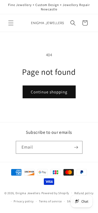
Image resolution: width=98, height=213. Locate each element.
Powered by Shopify (55, 193)
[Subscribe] (76, 147)
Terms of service (50, 201)
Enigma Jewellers (28, 193)
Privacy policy (24, 201)
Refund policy (84, 193)
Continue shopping (49, 91)
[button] (11, 23)
